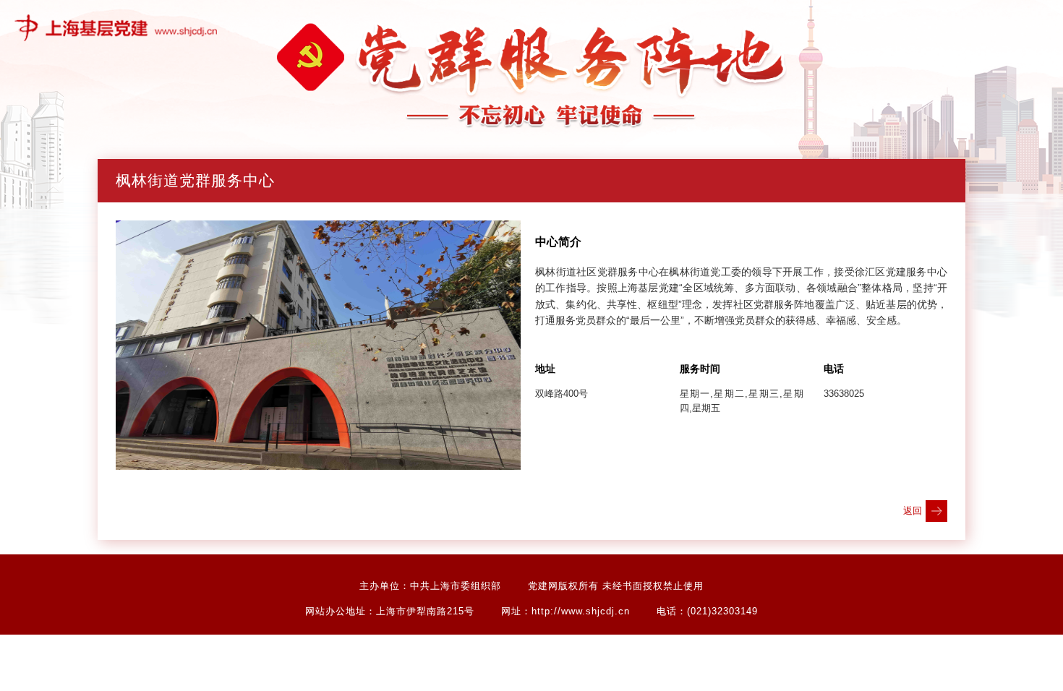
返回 (912, 510)
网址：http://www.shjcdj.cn (565, 611)
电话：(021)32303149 (707, 611)
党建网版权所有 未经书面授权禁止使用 (616, 585)
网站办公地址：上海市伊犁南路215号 (389, 611)
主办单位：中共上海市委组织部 (430, 585)
